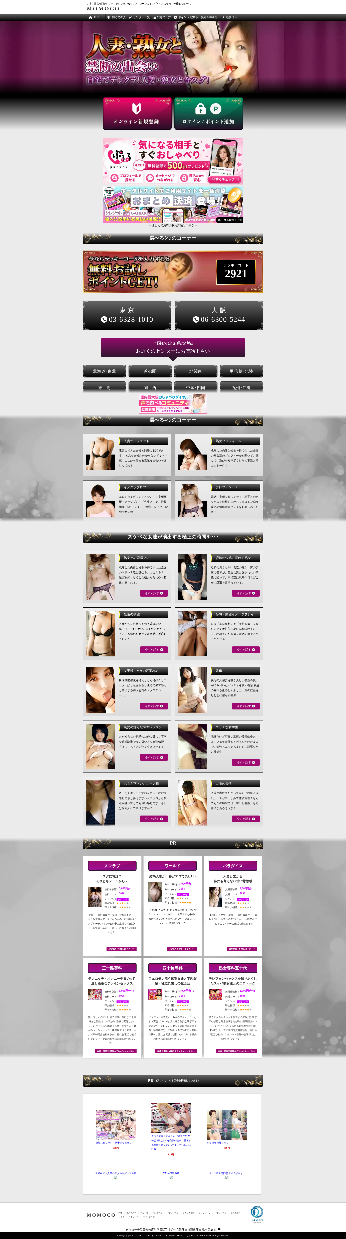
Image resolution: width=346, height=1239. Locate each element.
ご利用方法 (157, 1213)
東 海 (104, 387)
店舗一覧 (144, 1213)
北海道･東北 (104, 371)
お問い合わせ (149, 1217)
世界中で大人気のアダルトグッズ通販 (115, 1173)
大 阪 (223, 315)
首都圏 (150, 371)
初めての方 (131, 1213)
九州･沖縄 (241, 387)
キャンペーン (204, 1213)
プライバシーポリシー (129, 1217)
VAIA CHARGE (171, 1173)
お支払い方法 (172, 1213)
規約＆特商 (235, 1213)
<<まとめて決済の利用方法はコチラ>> (173, 225)
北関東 (195, 371)
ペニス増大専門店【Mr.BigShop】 (227, 1173)
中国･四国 (195, 387)
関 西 (150, 387)
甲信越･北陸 (241, 371)
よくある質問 (188, 1213)
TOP (120, 1213)
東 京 (131, 315)
